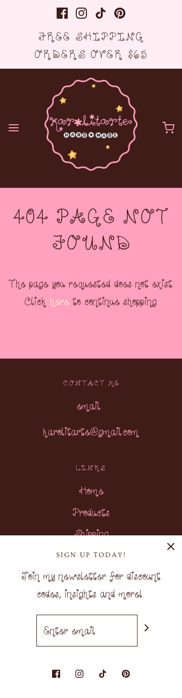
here (59, 301)
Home (91, 490)
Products (91, 512)
